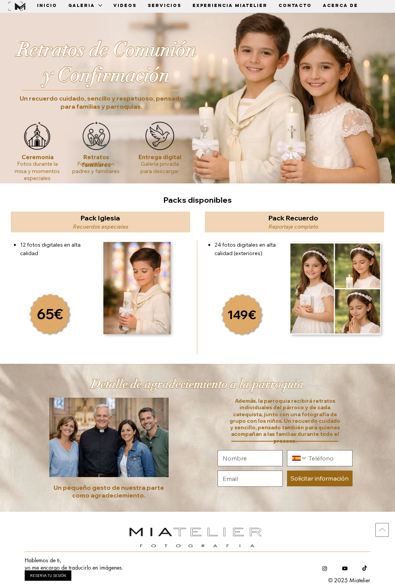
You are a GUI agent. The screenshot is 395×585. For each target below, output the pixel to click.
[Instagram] (324, 568)
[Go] (382, 530)
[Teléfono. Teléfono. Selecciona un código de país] (299, 458)
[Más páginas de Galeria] (100, 5)
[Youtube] (344, 568)
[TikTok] (364, 568)
